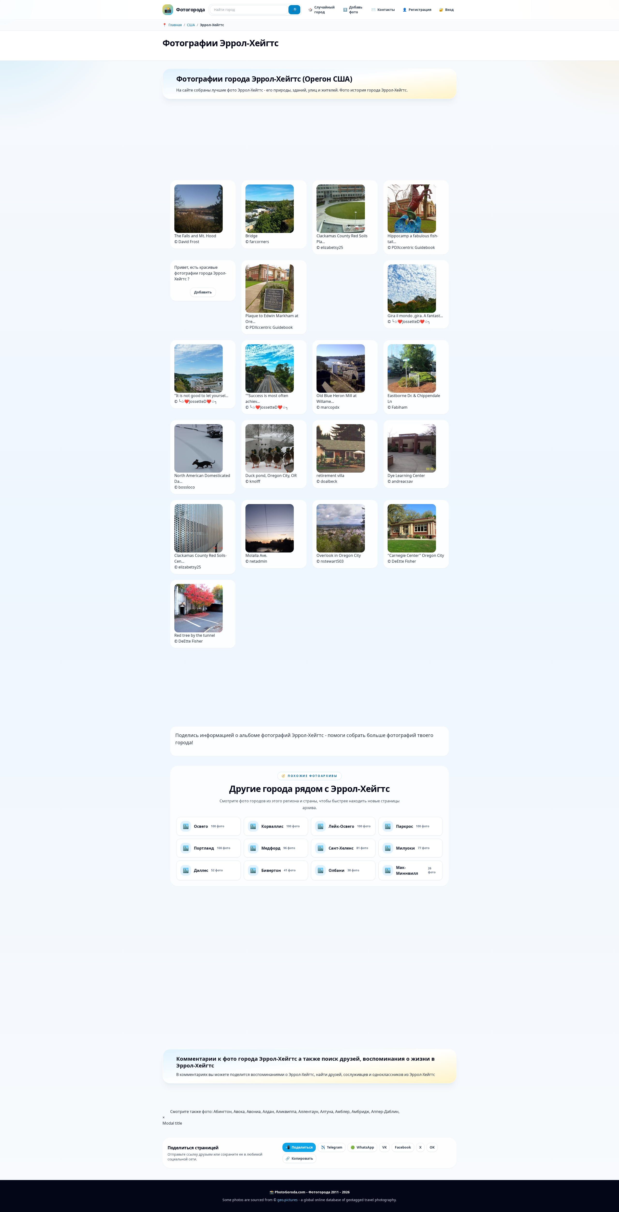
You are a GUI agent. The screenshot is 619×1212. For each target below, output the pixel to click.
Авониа (254, 1111)
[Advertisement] (307, 141)
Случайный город (321, 9)
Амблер (342, 1111)
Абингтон (223, 1111)
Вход (446, 9)
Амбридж (360, 1111)
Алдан (268, 1111)
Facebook (403, 1147)
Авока (239, 1111)
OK (432, 1147)
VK (384, 1147)
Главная (175, 25)
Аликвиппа (286, 1111)
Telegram (331, 1147)
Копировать (299, 1158)
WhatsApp (362, 1147)
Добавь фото (352, 9)
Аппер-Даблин (384, 1111)
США (191, 25)
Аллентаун (308, 1111)
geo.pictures (287, 1199)
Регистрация (417, 9)
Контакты (383, 9)
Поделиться (299, 1147)
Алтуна (326, 1111)
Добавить (203, 292)
